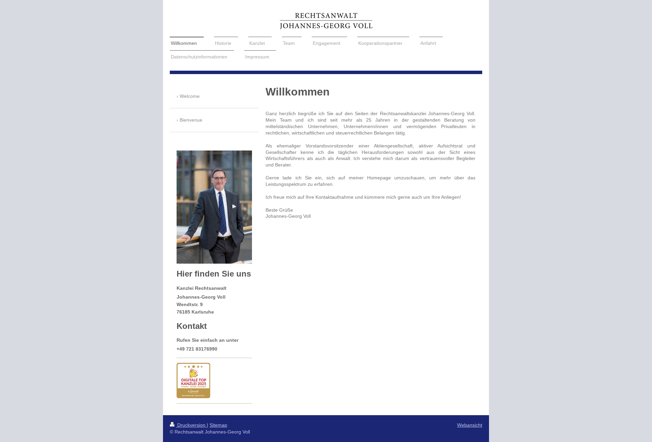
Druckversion (191, 425)
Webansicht (469, 425)
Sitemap (218, 425)
